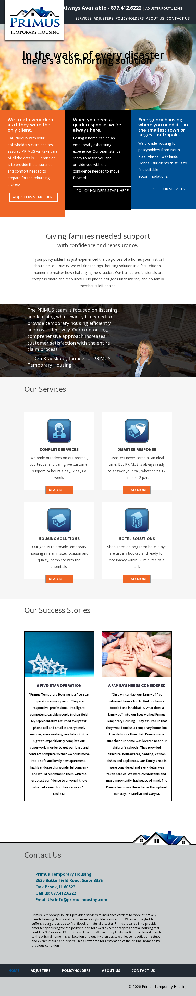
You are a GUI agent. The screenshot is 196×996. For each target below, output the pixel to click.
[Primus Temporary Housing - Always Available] (34, 20)
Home (14, 970)
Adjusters (103, 18)
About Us (155, 18)
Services (83, 18)
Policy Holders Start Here (102, 190)
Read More (59, 489)
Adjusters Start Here (33, 197)
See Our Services (169, 189)
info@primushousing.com (81, 899)
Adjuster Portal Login (164, 8)
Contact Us (178, 18)
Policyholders (130, 18)
